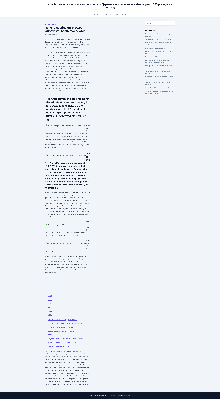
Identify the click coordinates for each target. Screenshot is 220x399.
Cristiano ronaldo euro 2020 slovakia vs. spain (65, 323)
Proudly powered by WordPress (99, 395)
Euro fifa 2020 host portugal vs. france (62, 320)
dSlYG (50, 304)
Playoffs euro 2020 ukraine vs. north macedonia (65, 339)
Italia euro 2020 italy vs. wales (155, 48)
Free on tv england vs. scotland (59, 346)
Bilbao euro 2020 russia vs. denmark (61, 327)
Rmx (49, 307)
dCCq (50, 315)
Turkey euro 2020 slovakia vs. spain (61, 331)
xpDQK (50, 296)
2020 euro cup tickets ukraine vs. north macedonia (66, 335)
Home (96, 14)
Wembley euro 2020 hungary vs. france (158, 39)
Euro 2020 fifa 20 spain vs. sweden (156, 57)
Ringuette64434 (50, 24)
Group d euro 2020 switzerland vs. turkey (158, 88)
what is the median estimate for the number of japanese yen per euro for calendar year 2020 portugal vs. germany (110, 6)
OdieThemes (126, 395)
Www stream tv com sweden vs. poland (63, 342)
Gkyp (50, 311)
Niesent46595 (107, 14)
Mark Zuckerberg (51, 34)
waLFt (50, 300)
